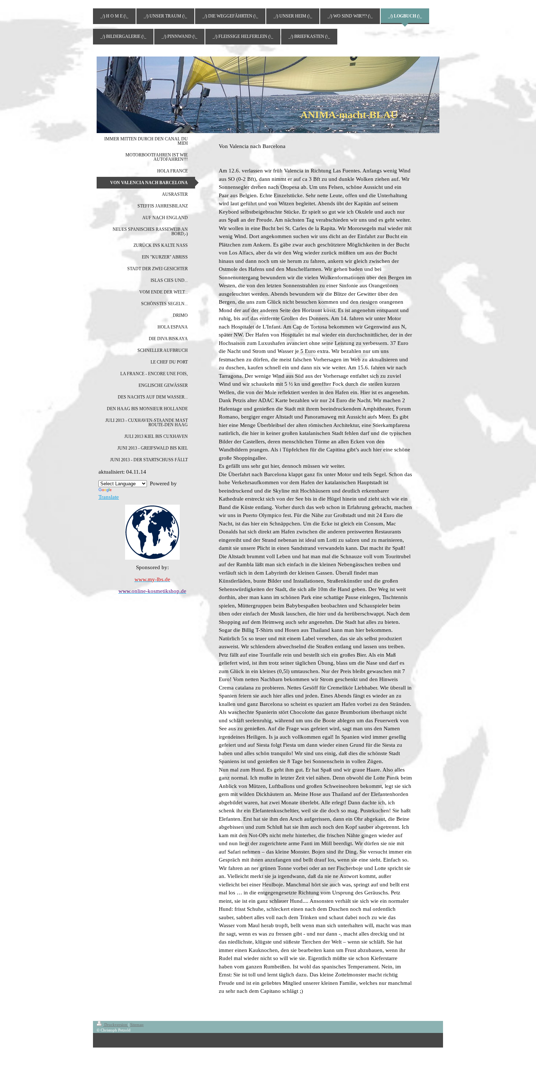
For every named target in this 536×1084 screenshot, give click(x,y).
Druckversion (115, 1024)
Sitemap (137, 1024)
